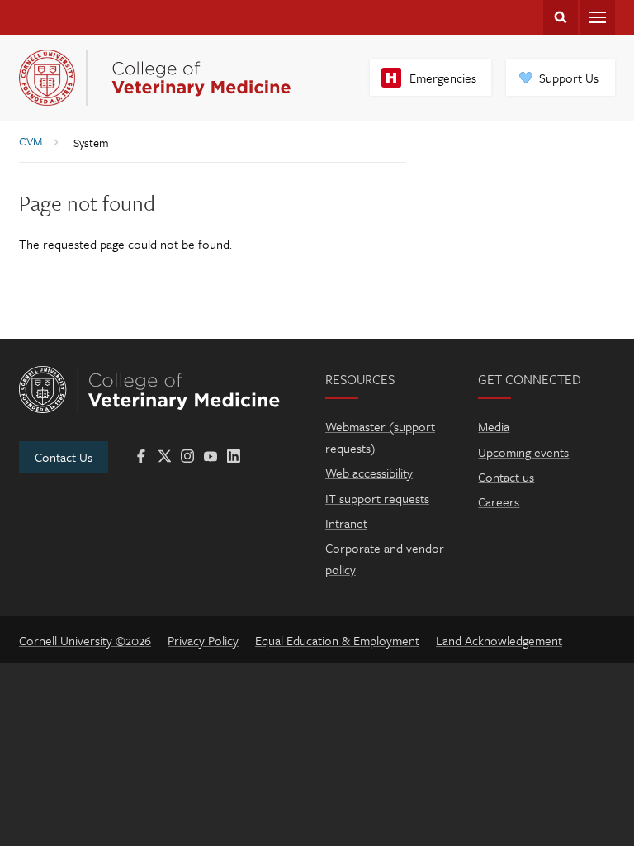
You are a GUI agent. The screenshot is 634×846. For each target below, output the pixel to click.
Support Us (569, 78)
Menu (597, 17)
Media (493, 426)
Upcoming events (523, 452)
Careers (498, 501)
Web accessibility (369, 472)
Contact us (506, 477)
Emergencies (442, 78)
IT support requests (377, 498)
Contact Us (63, 457)
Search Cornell (560, 17)
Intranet (346, 523)
